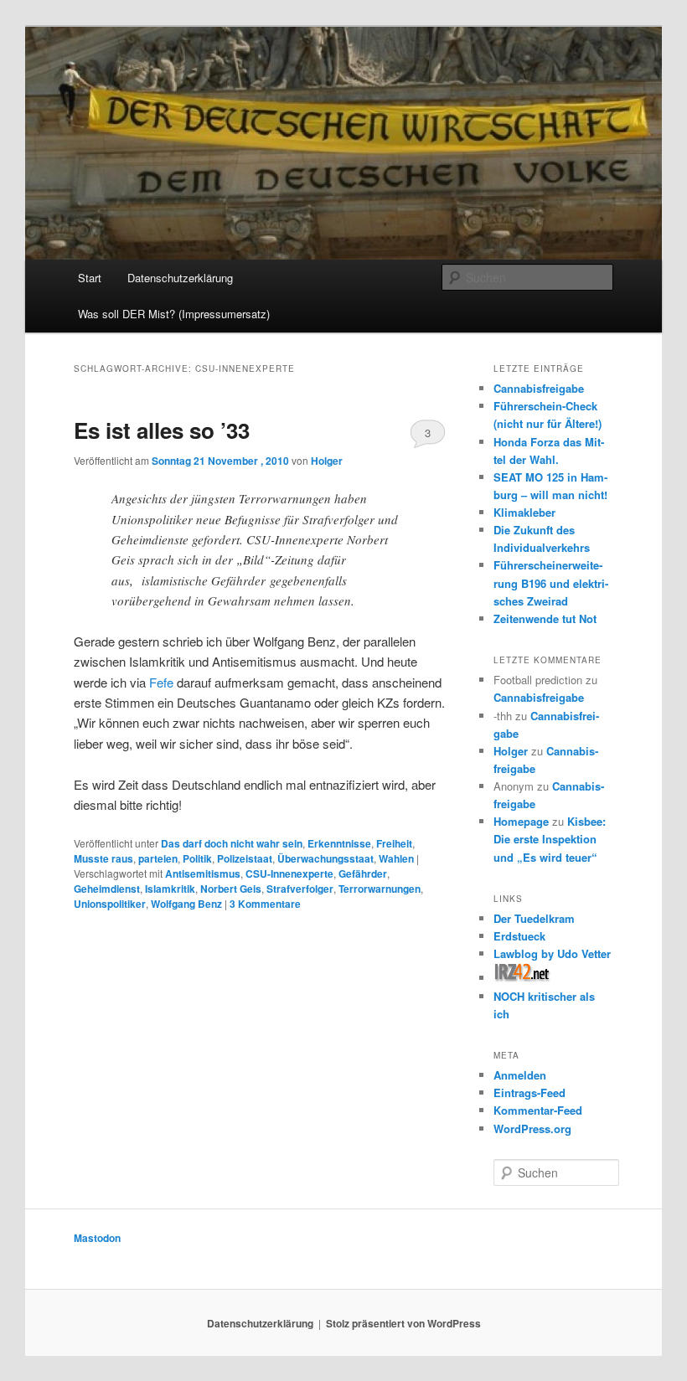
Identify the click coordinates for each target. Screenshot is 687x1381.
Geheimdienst (107, 888)
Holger (327, 460)
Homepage (521, 821)
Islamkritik (170, 888)
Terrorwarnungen (379, 888)
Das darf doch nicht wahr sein (231, 843)
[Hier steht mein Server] (522, 978)
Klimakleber (524, 512)
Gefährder (362, 873)
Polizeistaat (244, 858)
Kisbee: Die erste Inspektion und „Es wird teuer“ (549, 838)
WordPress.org (532, 1128)
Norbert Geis (230, 888)
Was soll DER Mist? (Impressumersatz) (174, 314)
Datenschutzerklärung (180, 278)
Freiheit (394, 843)
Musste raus (103, 858)
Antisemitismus (202, 873)
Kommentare (265, 903)
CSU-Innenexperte (289, 873)
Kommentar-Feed (537, 1110)
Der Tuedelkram (534, 918)
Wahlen (396, 858)
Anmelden (519, 1075)
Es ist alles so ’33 (162, 430)
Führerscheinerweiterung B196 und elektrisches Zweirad (550, 582)
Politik (197, 858)
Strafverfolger (299, 888)
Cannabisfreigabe (538, 388)
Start (89, 278)
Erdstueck (519, 936)
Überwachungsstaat (325, 858)
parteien (158, 858)
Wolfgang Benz (186, 903)
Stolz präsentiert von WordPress (403, 1323)
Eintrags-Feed (529, 1092)
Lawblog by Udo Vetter (552, 953)
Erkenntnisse (339, 843)
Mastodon (97, 1237)
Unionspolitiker (110, 903)
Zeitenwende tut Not (545, 618)
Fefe (161, 682)
